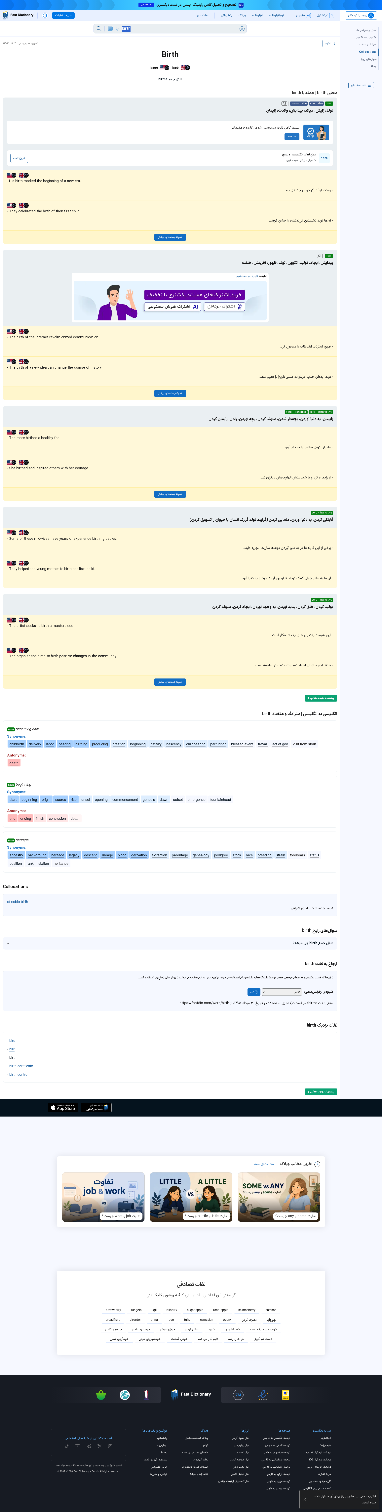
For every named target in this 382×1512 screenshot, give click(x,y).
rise (74, 799)
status (314, 854)
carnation (206, 1320)
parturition (218, 743)
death (14, 762)
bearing (65, 743)
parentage (180, 854)
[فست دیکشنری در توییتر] (99, 1446)
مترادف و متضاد (367, 45)
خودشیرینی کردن (150, 1339)
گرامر (205, 1446)
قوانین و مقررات (158, 1474)
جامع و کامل (113, 1329)
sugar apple (195, 1310)
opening (101, 799)
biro (12, 1040)
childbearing (196, 743)
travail (263, 743)
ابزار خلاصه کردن (239, 1460)
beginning (138, 743)
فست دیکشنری (76, 1465)
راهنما (164, 1453)
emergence (197, 799)
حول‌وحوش (167, 1329)
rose (171, 1320)
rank (30, 863)
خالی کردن (192, 1329)
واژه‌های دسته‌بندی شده (195, 1453)
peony (227, 1320)
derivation (139, 854)
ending (25, 818)
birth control (18, 1074)
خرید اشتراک (324, 1474)
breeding (265, 854)
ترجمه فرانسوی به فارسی (276, 1453)
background (37, 854)
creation (119, 743)
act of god (280, 743)
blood (122, 854)
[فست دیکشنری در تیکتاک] (66, 1446)
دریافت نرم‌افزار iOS (320, 1460)
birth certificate (21, 1065)
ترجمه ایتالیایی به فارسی (276, 1467)
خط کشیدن (232, 1329)
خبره (212, 1329)
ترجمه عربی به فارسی (278, 1481)
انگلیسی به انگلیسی (365, 37)
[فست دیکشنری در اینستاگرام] (110, 1446)
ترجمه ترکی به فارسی (278, 1474)
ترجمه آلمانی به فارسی (277, 1446)
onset (85, 799)
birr (12, 1048)
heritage (57, 854)
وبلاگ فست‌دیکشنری (196, 1438)
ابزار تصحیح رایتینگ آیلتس (233, 1481)
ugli (154, 1310)
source (60, 799)
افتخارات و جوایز (199, 1474)
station (43, 863)
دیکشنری (326, 1438)
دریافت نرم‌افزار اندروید (318, 1453)
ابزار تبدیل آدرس (240, 1474)
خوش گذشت (179, 1339)
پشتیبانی (162, 1438)
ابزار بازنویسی (241, 1446)
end (13, 818)
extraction (159, 854)
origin (46, 799)
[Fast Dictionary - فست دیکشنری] (18, 15)
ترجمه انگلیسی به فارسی (276, 1438)
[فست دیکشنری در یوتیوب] (77, 1446)
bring (154, 1320)
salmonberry (246, 1310)
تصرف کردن (249, 1320)
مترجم (326, 1446)
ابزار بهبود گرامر (240, 1438)
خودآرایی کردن (119, 1339)
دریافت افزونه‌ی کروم (319, 1467)
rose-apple (220, 1310)
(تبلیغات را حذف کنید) (247, 276)
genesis (149, 799)
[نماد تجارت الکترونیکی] (263, 1395)
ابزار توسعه (243, 1453)
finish (40, 818)
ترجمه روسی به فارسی (278, 1489)
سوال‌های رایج (368, 59)
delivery (35, 743)
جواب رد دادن (141, 1329)
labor (50, 743)
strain (280, 854)
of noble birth (17, 901)
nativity (156, 743)
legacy (74, 854)
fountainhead (220, 799)
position (16, 863)
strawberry (113, 1310)
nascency (173, 743)
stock (237, 854)
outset (178, 799)
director (135, 1320)
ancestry (16, 854)
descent (90, 854)
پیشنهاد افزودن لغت (155, 1460)
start (13, 799)
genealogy (201, 854)
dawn (164, 799)
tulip (187, 1320)
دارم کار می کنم (208, 1339)
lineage (107, 854)
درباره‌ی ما (161, 1446)
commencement (125, 799)
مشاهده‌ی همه (264, 1164)
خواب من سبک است (263, 1329)
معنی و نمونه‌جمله (366, 30)
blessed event (242, 743)
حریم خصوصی (159, 1467)
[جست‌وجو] (99, 28)
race (249, 854)
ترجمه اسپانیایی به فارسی (275, 1460)
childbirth (17, 743)
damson (270, 1310)
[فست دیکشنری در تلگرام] (89, 1446)
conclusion (57, 818)
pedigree (221, 854)
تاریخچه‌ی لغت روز (320, 1481)
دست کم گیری (263, 1339)
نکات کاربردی (200, 1460)
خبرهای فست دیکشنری (195, 1467)
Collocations (367, 52)
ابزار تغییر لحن (241, 1467)
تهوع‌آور (272, 1320)
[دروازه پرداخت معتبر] (285, 1395)
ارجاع (373, 66)
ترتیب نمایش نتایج (358, 85)
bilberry (172, 1310)
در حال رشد (236, 1339)
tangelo (136, 1310)
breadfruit (113, 1320)
